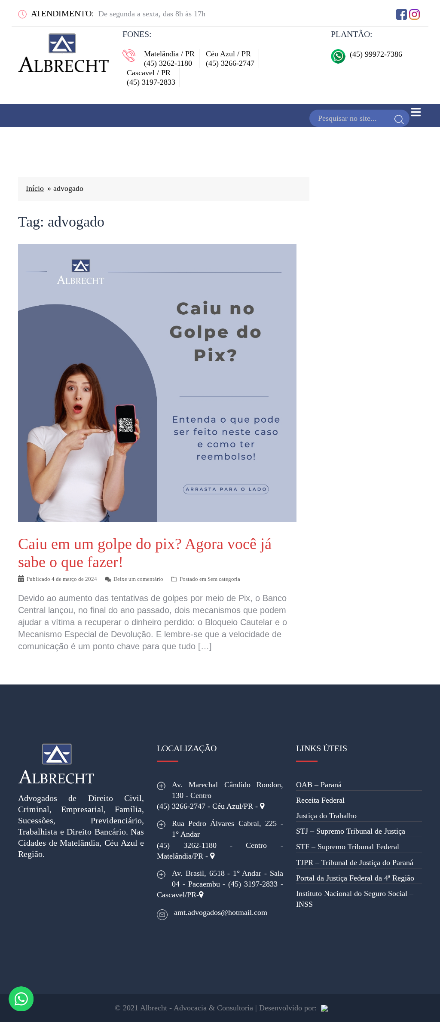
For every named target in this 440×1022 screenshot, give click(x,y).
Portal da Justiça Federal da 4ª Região (355, 878)
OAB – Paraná (319, 784)
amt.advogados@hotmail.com (220, 912)
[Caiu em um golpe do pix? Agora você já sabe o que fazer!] (157, 382)
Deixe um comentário (138, 579)
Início (35, 188)
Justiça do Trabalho (326, 815)
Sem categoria (224, 579)
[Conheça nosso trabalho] (324, 1008)
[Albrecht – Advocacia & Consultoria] (63, 50)
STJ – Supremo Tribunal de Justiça (350, 831)
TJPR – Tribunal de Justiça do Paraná (354, 862)
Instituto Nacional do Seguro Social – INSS (354, 898)
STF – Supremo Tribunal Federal (347, 846)
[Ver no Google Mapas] (262, 806)
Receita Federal (320, 800)
